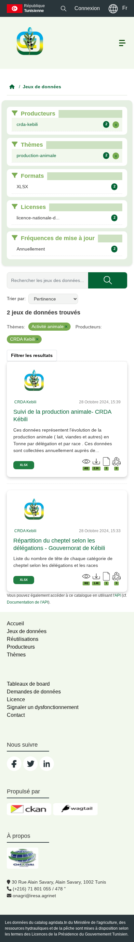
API (117, 595)
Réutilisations (22, 639)
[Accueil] (12, 86)
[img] (34, 380)
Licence (16, 699)
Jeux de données (42, 86)
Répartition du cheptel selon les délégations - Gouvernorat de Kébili (59, 544)
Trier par (15, 298)
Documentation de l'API (27, 602)
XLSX (24, 465)
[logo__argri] (29, 41)
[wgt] (75, 809)
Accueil (15, 623)
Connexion (87, 8)
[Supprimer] (66, 327)
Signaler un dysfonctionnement (42, 707)
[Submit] (107, 280)
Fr (124, 8)
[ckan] (29, 809)
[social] (14, 763)
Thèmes (16, 654)
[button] (63, 8)
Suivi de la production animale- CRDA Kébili (62, 415)
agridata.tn (57, 922)
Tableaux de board (28, 684)
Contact (16, 715)
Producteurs (21, 647)
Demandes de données (34, 691)
